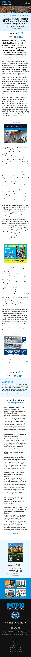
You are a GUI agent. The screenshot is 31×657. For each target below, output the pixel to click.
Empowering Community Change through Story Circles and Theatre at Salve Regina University (14, 410)
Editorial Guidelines (15, 647)
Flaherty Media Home (15, 651)
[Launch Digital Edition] (19, 33)
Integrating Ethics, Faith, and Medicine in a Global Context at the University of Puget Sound (15, 510)
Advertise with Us (15, 645)
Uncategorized (9, 15)
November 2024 (22, 15)
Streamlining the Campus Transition (14, 499)
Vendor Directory (15, 649)
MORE (15, 533)
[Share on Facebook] (15, 37)
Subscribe (15, 643)
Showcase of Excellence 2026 (13, 453)
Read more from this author (15, 394)
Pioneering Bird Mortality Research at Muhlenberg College (14, 474)
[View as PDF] (22, 33)
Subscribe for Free (15, 571)
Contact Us (15, 641)
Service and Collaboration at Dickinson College (15, 435)
